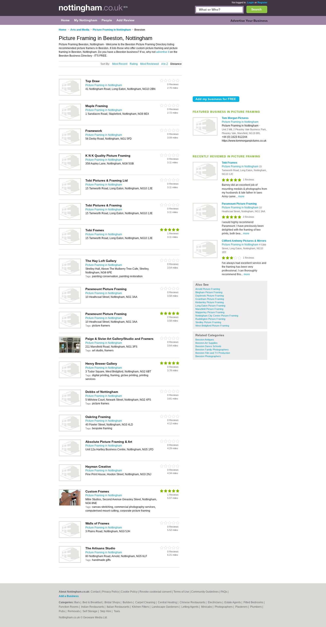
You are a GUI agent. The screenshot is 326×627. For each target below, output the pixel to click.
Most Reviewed (149, 63)
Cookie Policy (129, 591)
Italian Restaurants (118, 606)
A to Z (164, 63)
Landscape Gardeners (165, 606)
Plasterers (241, 606)
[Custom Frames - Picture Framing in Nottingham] (70, 505)
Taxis (117, 611)
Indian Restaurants (93, 606)
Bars (77, 602)
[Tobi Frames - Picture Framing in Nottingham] (205, 179)
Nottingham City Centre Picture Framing (216, 315)
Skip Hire (106, 611)
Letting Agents (190, 606)
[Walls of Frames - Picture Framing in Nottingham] (70, 537)
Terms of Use (181, 591)
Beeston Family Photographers (212, 349)
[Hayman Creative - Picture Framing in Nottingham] (70, 480)
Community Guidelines (205, 591)
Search (256, 9)
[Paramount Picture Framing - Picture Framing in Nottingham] (205, 220)
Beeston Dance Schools (208, 346)
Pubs (62, 611)
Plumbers (256, 606)
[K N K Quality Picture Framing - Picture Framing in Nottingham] (70, 169)
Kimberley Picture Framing (209, 302)
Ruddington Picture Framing (210, 319)
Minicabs (207, 606)
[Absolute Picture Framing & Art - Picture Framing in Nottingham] (70, 455)
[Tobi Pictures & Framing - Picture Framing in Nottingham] (70, 219)
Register (262, 2)
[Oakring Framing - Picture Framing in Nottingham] (70, 430)
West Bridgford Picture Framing (212, 325)
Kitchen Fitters (141, 606)
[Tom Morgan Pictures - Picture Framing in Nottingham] (205, 134)
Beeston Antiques (204, 339)
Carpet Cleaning (145, 602)
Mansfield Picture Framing (209, 309)
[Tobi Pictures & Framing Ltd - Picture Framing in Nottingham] (70, 194)
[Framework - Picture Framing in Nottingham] (70, 144)
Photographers (224, 606)
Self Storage (90, 611)
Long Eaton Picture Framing (210, 305)
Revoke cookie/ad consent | (156, 591)
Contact (95, 591)
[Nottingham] (93, 10)
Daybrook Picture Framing (209, 295)
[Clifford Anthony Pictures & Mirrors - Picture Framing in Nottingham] (205, 257)
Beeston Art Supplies (206, 343)
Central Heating (168, 602)
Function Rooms (69, 606)
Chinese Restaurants (193, 602)
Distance (176, 63)
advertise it (162, 51)
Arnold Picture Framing (207, 289)
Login (250, 2)
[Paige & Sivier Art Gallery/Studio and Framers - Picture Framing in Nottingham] (70, 352)
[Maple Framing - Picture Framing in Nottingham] (70, 119)
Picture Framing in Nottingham (240, 121)
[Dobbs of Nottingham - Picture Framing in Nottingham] (70, 405)
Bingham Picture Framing (208, 292)
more (241, 196)
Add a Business (69, 596)
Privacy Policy (110, 591)
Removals (74, 611)
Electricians (215, 602)
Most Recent (119, 63)
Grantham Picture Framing (209, 299)
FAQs (224, 591)
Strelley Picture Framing (208, 322)
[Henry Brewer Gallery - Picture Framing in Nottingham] (70, 377)
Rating (134, 63)
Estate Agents (233, 602)
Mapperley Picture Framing (209, 312)
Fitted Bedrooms (254, 602)
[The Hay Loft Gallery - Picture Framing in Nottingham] (70, 274)
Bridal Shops (112, 602)
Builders (128, 602)
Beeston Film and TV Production (212, 353)
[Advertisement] (230, 60)
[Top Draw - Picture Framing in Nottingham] (70, 94)
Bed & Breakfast (92, 602)
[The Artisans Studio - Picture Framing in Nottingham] (70, 562)
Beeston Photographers (208, 356)
